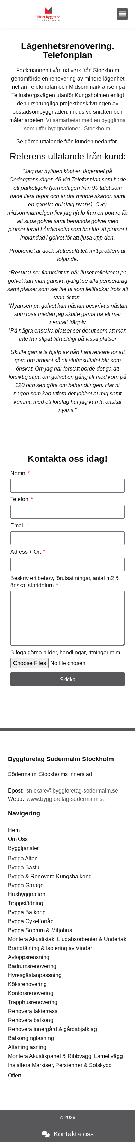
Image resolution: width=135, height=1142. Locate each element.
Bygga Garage (26, 885)
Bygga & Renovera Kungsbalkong (50, 876)
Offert (14, 1075)
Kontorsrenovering (30, 993)
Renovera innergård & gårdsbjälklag (52, 1029)
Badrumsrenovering (32, 966)
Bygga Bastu (23, 867)
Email (18, 525)
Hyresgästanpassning (35, 975)
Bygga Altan (23, 858)
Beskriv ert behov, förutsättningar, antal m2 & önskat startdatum (64, 581)
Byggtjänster (23, 848)
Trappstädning (25, 903)
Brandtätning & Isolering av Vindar (50, 948)
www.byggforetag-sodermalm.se (66, 799)
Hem (14, 830)
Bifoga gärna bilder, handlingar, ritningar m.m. (66, 652)
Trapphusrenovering (32, 1002)
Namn (18, 473)
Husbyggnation (26, 894)
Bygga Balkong (27, 912)
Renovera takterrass (32, 1011)
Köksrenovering (27, 984)
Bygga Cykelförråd (31, 921)
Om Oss (18, 839)
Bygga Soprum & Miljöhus (40, 930)
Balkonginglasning (31, 1038)
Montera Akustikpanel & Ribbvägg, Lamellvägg (65, 1056)
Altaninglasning (27, 1047)
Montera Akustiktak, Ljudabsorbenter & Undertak (67, 939)
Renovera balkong (30, 1020)
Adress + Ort (26, 552)
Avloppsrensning (29, 957)
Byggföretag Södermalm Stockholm (61, 759)
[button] (122, 14)
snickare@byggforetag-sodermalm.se (72, 791)
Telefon (20, 499)
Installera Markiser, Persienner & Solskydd (60, 1065)
